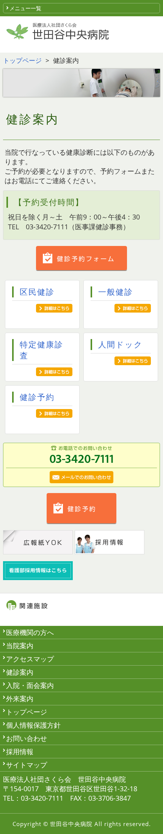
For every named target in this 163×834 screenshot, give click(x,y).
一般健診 (115, 291)
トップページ (22, 60)
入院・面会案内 (30, 685)
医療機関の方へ (30, 632)
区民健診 (37, 291)
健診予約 (37, 397)
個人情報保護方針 (33, 725)
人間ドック (120, 344)
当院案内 (19, 645)
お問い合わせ (26, 738)
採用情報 (19, 751)
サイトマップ (26, 764)
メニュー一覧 (25, 8)
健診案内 (19, 672)
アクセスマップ (30, 658)
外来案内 (19, 698)
